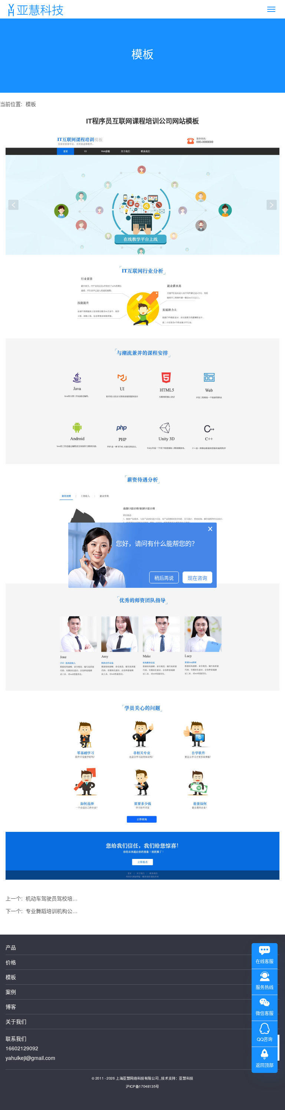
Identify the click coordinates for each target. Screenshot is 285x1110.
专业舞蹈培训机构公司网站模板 (53, 911)
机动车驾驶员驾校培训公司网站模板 (53, 898)
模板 (31, 104)
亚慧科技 (186, 1077)
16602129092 (22, 1048)
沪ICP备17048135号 (142, 1085)
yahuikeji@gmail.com (30, 1058)
